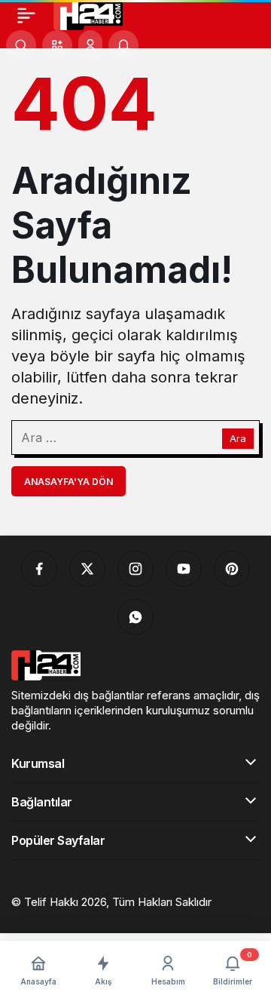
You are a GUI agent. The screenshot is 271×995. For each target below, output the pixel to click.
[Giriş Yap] (90, 45)
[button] (57, 45)
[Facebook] (39, 569)
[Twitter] (87, 569)
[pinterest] (232, 569)
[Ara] (21, 45)
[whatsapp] (135, 617)
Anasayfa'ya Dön (68, 481)
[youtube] (184, 569)
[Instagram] (135, 569)
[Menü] (26, 15)
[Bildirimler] (123, 45)
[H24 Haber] (88, 13)
